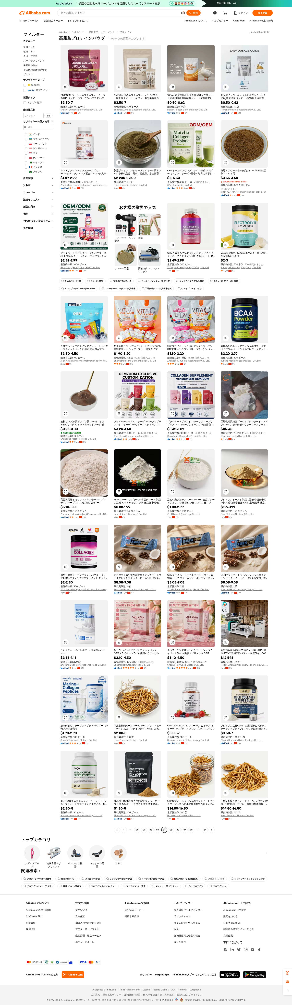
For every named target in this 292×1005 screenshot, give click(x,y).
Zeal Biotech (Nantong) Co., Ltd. (130, 514)
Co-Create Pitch (34, 916)
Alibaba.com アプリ (183, 974)
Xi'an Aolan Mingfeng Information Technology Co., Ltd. (84, 360)
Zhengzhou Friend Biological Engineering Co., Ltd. (84, 185)
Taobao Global (160, 989)
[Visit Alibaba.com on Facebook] (225, 950)
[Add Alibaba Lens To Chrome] (73, 974)
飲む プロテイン (195, 886)
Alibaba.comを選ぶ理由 (38, 910)
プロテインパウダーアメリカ (40, 886)
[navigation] (38, 431)
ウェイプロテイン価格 (191, 288)
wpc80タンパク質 (216, 879)
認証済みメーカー (134, 910)
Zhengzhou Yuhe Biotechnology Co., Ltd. (135, 360)
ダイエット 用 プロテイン (167, 886)
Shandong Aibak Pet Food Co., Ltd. (78, 438)
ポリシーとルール (84, 942)
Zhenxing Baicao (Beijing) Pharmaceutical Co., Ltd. (84, 514)
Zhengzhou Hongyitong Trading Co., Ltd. (188, 267)
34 (164, 830)
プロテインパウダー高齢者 (39, 879)
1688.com (111, 989)
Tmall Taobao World (129, 989)
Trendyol (182, 989)
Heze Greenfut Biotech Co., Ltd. (130, 185)
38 (191, 830)
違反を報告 (180, 942)
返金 (176, 929)
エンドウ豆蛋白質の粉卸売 (191, 281)
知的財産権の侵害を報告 (187, 935)
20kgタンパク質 (92, 879)
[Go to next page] (212, 830)
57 (205, 830)
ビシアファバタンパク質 (121, 879)
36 (178, 830)
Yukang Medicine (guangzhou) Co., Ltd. (241, 267)
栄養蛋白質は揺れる (122, 281)
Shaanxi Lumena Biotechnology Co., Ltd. (81, 109)
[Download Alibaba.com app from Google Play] (254, 974)
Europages (195, 989)
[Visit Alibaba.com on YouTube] (252, 950)
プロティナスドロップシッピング (249, 879)
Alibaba (63, 32)
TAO (172, 989)
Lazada (146, 989)
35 (171, 830)
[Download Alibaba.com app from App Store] (230, 974)
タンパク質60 (97, 281)
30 (137, 830)
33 (157, 830)
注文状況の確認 (231, 922)
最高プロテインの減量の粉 (186, 879)
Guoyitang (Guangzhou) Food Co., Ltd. (80, 267)
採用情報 (30, 929)
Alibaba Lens (33, 974)
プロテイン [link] (126, 32)
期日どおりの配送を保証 (88, 922)
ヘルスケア (78, 32)
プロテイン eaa (220, 886)
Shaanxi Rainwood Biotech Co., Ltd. (132, 664)
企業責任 (30, 922)
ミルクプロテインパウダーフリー (80, 288)
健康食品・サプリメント (102, 32)
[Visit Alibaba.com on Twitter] (239, 950)
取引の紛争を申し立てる (187, 922)
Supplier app (162, 974)
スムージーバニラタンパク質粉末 (120, 288)
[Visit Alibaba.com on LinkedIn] (232, 950)
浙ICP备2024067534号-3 (232, 1000)
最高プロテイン (68, 879)
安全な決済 (81, 910)
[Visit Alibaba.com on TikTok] (259, 950)
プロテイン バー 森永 (135, 886)
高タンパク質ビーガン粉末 (226, 281)
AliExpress (97, 989)
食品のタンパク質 (73, 281)
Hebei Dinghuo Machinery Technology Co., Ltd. (244, 664)
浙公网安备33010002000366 (201, 1000)
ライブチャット (182, 916)
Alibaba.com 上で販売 (234, 910)
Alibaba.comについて (37, 902)
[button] (183, 13)
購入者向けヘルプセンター (188, 910)
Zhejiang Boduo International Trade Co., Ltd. (83, 664)
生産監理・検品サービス (88, 935)
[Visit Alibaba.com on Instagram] (246, 950)
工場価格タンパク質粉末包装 (158, 288)
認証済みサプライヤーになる (238, 929)
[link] (287, 973)
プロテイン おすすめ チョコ (103, 886)
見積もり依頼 (132, 916)
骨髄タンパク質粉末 (72, 886)
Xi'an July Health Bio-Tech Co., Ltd (238, 436)
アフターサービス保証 (87, 929)
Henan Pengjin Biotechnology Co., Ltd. (187, 109)
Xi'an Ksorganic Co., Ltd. (179, 185)
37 (185, 830)
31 (144, 830)
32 (151, 830)
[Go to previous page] (117, 830)
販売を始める (230, 916)
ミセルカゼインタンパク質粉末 (155, 281)
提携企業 (228, 935)
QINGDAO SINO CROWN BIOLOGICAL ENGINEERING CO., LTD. (244, 192)
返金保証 (80, 916)
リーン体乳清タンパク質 (153, 879)
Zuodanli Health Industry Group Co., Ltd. (135, 589)
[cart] (225, 13)
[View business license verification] (176, 1000)
